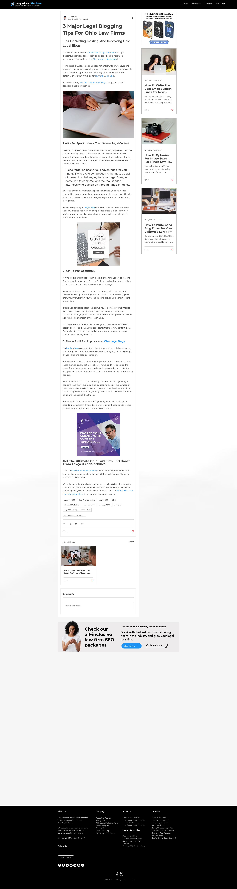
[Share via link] (82, 523)
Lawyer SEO (103, 500)
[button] (66, 857)
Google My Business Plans (133, 823)
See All (131, 542)
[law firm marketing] (71, 865)
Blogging (117, 505)
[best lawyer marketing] (78, 865)
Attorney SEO (69, 500)
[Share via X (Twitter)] (70, 523)
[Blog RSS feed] (82, 865)
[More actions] (132, 17)
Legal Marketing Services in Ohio (77, 510)
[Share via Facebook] (64, 523)
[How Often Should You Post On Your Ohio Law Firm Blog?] (78, 556)
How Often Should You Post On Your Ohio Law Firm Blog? (77, 572)
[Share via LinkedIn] (76, 523)
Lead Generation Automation (134, 820)
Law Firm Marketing (87, 500)
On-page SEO (104, 505)
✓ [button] (84, 838)
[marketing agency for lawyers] (67, 865)
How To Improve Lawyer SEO (74, 516)
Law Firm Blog (88, 505)
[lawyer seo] (59, 865)
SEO (114, 500)
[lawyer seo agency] (63, 865)
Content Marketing (71, 505)
